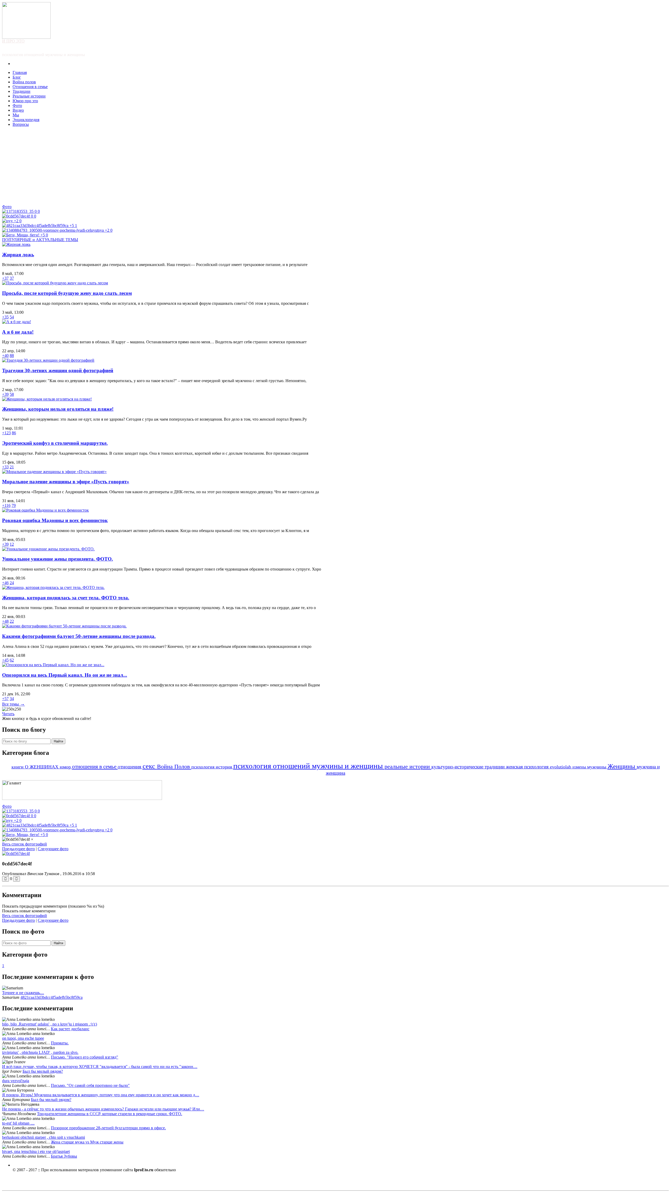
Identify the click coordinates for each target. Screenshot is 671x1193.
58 (12, 394)
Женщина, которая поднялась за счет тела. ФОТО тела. (65, 597)
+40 (5, 355)
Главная (20, 72)
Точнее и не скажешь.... (23, 992)
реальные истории (408, 766)
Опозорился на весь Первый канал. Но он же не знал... (64, 675)
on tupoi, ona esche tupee (23, 1038)
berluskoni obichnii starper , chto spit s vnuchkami (43, 1137)
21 (12, 467)
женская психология (528, 766)
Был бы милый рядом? (43, 1071)
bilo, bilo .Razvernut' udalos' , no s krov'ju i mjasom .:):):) (49, 1024)
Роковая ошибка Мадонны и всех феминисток (55, 520)
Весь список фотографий (24, 844)
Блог (17, 77)
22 (12, 621)
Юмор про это (25, 101)
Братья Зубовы (64, 1156)
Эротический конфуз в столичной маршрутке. (55, 443)
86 (14, 433)
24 (12, 583)
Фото (17, 105)
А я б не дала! (18, 332)
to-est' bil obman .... (18, 1123)
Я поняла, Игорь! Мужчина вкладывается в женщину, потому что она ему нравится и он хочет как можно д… (100, 1095)
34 (12, 698)
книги (18, 766)
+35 (5, 317)
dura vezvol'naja (15, 1080)
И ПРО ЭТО (13, 41)
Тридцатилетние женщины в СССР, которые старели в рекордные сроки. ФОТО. (109, 1113)
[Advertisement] (335, 167)
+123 (6, 433)
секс (150, 766)
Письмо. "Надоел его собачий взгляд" (84, 1057)
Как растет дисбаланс (70, 1029)
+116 (6, 505)
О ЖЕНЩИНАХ (42, 766)
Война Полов (174, 766)
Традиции (21, 91)
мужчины (597, 766)
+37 (5, 278)
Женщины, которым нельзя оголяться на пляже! (57, 409)
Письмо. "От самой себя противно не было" (90, 1085)
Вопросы (21, 124)
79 (14, 505)
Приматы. (60, 1043)
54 (12, 317)
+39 (5, 394)
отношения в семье (95, 766)
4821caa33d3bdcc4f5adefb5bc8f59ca (51, 997)
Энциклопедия (26, 119)
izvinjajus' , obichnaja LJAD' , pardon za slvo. (40, 1052)
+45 (5, 660)
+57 (5, 698)
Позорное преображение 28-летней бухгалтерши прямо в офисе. (108, 1128)
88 (12, 355)
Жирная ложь (18, 254)
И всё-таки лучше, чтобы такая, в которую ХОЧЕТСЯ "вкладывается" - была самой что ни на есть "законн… (99, 1066)
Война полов (24, 82)
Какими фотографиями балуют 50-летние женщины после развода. (79, 636)
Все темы (13, 704)
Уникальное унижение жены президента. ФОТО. (57, 559)
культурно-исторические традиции (468, 766)
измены (579, 767)
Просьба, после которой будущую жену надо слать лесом (67, 293)
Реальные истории (29, 96)
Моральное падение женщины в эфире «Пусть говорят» (65, 481)
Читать (8, 714)
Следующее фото (53, 849)
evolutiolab (561, 766)
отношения (130, 766)
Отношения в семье (30, 86)
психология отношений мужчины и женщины (309, 766)
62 (12, 660)
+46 (5, 583)
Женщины (622, 766)
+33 (5, 467)
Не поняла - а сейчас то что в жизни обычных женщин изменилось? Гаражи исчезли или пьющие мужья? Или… (103, 1109)
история (224, 766)
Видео (18, 110)
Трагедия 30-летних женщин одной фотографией (57, 370)
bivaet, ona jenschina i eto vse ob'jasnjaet (36, 1151)
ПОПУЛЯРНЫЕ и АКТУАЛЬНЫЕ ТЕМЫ (40, 239)
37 (12, 278)
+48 (5, 621)
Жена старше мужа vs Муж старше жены (87, 1142)
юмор (66, 766)
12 (12, 544)
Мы (16, 115)
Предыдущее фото (18, 849)
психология (203, 766)
